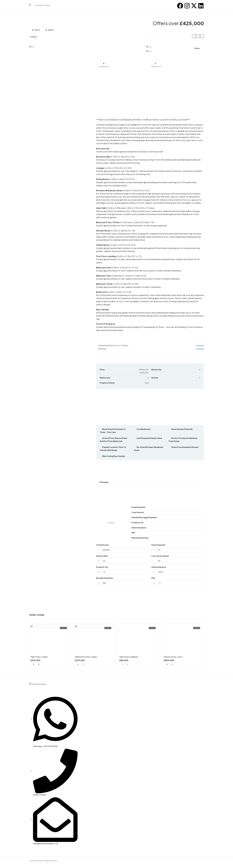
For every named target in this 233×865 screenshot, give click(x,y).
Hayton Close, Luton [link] (173, 656)
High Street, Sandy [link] (39, 656)
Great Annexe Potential (181, 429)
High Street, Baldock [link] (128, 656)
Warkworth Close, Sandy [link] (86, 656)
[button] (150, 482)
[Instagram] (187, 6)
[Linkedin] (201, 6)
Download (200, 346)
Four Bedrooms (144, 429)
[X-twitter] (194, 6)
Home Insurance (158, 567)
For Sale (63, 628)
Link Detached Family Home (149, 438)
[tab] (150, 482)
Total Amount (102, 545)
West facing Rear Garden (113, 456)
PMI (153, 578)
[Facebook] (180, 6)
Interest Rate (102, 556)
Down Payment (158, 545)
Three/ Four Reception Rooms (185, 447)
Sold (33, 37)
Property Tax (102, 567)
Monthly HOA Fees (104, 578)
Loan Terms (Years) (160, 556)
